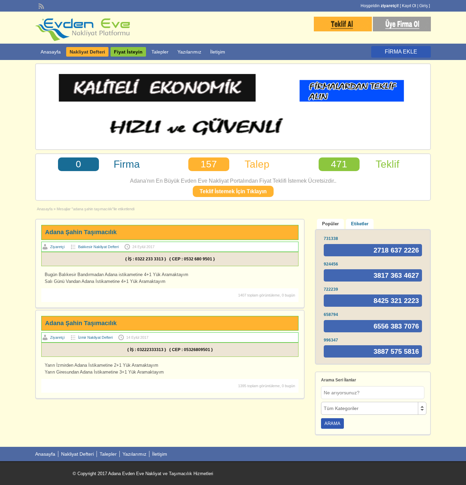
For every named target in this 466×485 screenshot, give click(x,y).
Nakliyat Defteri (87, 52)
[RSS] (40, 5)
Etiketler (359, 223)
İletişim (217, 52)
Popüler (330, 223)
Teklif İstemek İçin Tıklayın (233, 191)
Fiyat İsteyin (128, 52)
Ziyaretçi (57, 247)
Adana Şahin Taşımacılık (81, 232)
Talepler (160, 52)
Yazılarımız (189, 52)
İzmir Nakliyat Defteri (95, 337)
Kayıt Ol (409, 5)
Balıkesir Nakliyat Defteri (98, 247)
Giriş (423, 5)
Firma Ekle (401, 52)
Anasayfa (51, 52)
